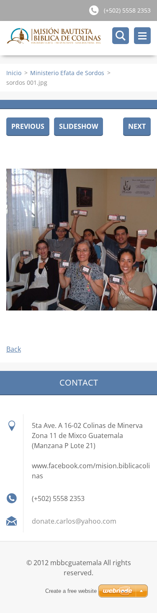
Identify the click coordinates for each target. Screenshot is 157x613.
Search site (120, 35)
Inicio (13, 73)
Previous (27, 126)
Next (137, 126)
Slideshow (78, 126)
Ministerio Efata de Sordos (67, 73)
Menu (142, 35)
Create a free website (71, 591)
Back (13, 349)
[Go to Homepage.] (81, 38)
